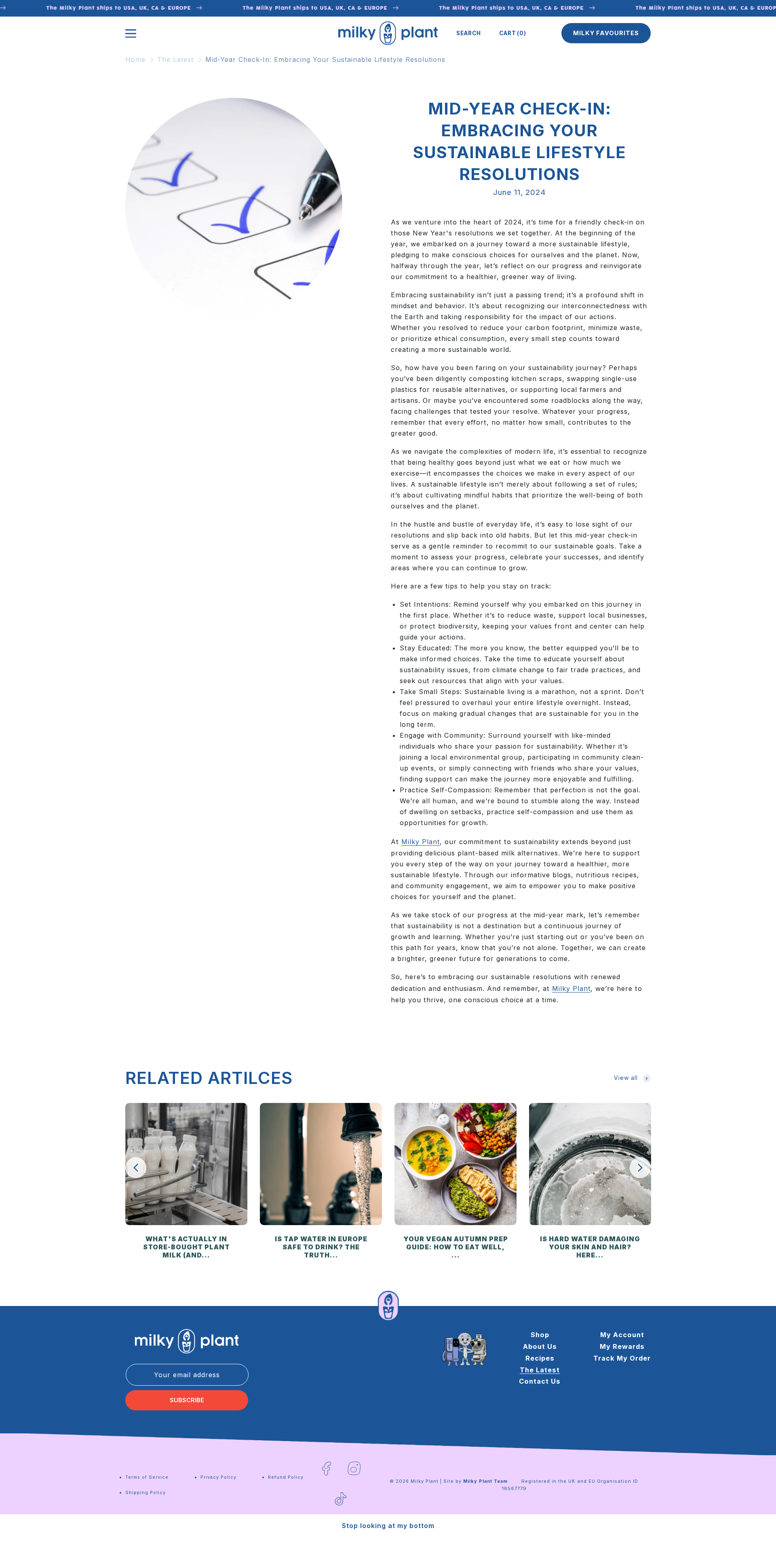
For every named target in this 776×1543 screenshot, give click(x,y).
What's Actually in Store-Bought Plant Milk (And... (186, 1247)
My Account (622, 1335)
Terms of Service (147, 1477)
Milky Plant (420, 842)
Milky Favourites (606, 33)
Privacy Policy (218, 1477)
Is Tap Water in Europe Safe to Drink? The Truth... (321, 1247)
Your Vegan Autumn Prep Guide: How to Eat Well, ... (455, 1247)
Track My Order (622, 1358)
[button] (468, 33)
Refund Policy (286, 1477)
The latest (540, 1369)
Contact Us (540, 1381)
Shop (540, 1335)
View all (626, 1077)
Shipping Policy (145, 1492)
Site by (475, 1481)
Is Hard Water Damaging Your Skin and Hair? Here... (590, 1247)
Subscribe (187, 1400)
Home (135, 59)
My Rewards (622, 1346)
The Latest (175, 59)
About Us (540, 1346)
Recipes (540, 1358)
